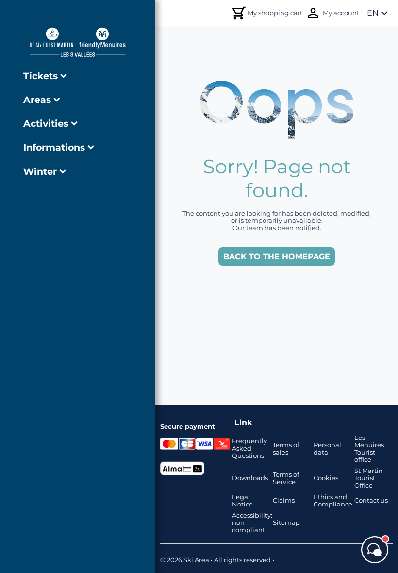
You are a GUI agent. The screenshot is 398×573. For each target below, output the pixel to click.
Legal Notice (242, 500)
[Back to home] (77, 42)
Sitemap (286, 522)
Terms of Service (286, 478)
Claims (284, 500)
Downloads (250, 478)
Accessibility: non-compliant (251, 523)
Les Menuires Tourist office (369, 448)
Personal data (327, 448)
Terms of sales (286, 448)
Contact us (371, 500)
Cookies (326, 478)
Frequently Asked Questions (249, 448)
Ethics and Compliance (333, 500)
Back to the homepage (276, 256)
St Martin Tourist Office (368, 478)
